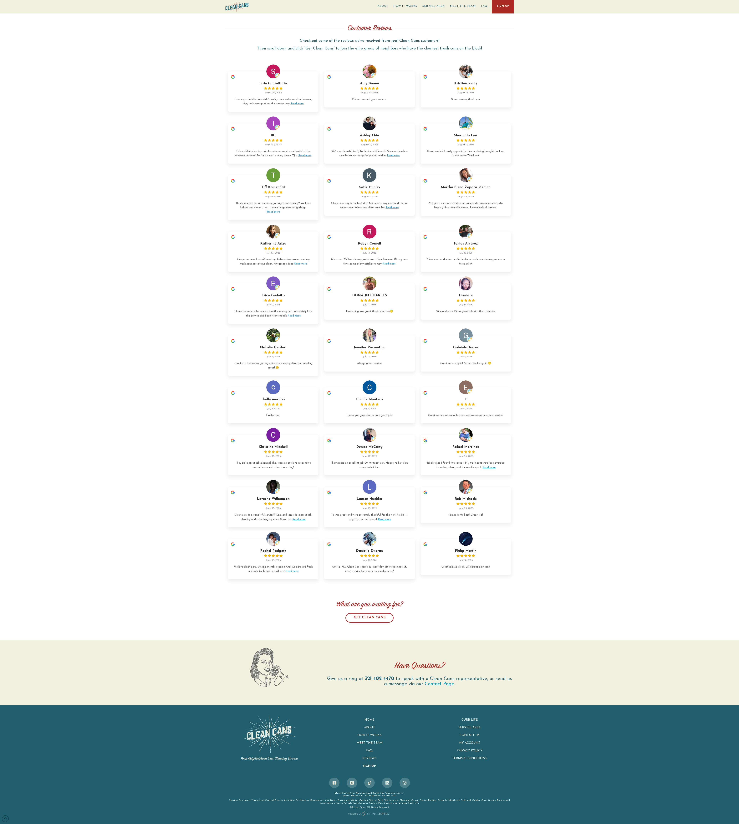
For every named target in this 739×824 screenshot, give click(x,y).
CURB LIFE (469, 719)
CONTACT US (470, 735)
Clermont (405, 800)
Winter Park (376, 800)
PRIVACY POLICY (469, 750)
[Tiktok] (369, 783)
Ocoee (415, 800)
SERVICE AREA (469, 727)
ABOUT (369, 727)
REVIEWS (369, 758)
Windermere (391, 800)
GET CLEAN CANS (369, 617)
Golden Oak (479, 800)
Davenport (343, 800)
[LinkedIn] (387, 783)
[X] (352, 783)
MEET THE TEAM (369, 742)
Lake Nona (330, 800)
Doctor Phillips (428, 800)
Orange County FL (409, 803)
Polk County (385, 803)
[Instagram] (405, 783)
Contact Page (439, 684)
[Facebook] (334, 783)
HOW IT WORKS (369, 735)
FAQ (369, 750)
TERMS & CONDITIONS (469, 758)
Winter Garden (359, 800)
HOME (369, 719)
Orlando (442, 800)
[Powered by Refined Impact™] (369, 813)
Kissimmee (316, 800)
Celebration (302, 800)
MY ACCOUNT (469, 742)
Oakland (466, 800)
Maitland (454, 800)
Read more (296, 103)
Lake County (370, 803)
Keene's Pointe (496, 800)
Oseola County (352, 803)
